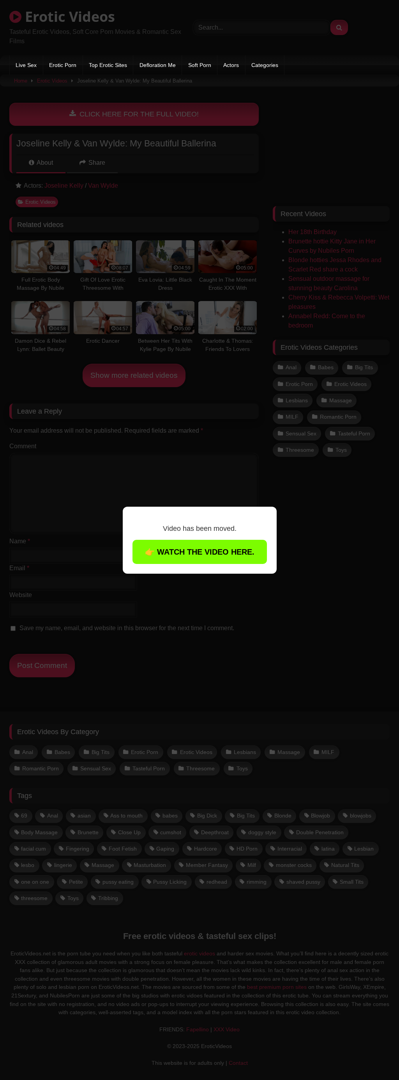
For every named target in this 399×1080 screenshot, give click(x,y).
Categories (264, 65)
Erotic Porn (62, 65)
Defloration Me (157, 65)
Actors (231, 65)
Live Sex (26, 65)
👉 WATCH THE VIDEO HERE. (199, 552)
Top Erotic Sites (108, 65)
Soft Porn (199, 65)
